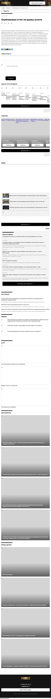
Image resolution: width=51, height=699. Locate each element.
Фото (3, 343)
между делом (6, 545)
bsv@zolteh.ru (25, 686)
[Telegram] (12, 49)
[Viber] (9, 49)
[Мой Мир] (5, 49)
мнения (4, 316)
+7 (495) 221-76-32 (25, 684)
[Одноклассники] (3, 49)
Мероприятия (6, 413)
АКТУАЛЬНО (5, 294)
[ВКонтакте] (2, 49)
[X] (7, 49)
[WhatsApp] (10, 49)
